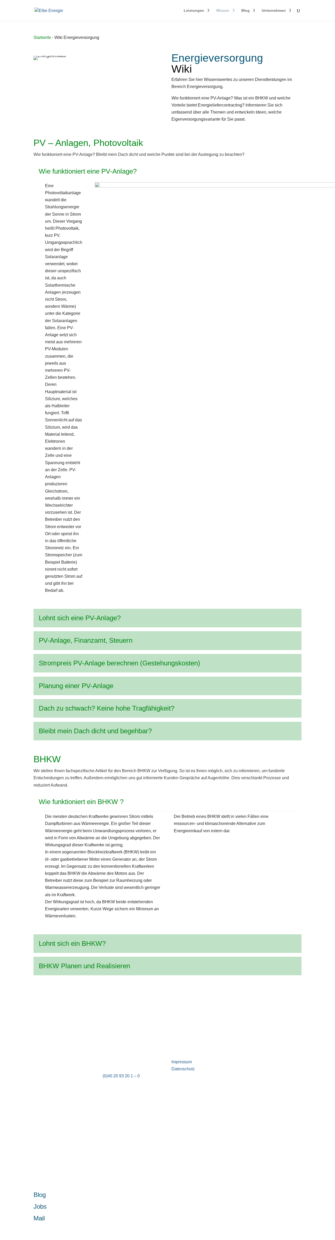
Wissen (222, 11)
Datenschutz (183, 1069)
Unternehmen (274, 11)
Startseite (42, 37)
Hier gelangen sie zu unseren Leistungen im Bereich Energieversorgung (122, 1013)
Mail (39, 1218)
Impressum (181, 1062)
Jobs (40, 1206)
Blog (245, 11)
